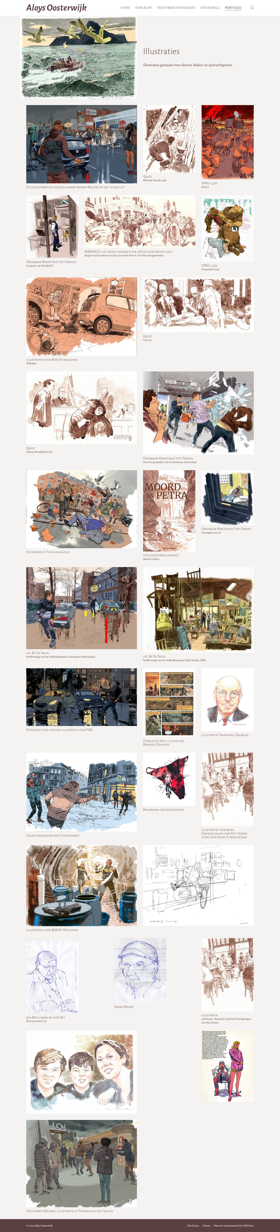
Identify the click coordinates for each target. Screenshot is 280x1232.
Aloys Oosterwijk (56, 7)
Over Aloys (143, 8)
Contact (206, 1225)
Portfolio (233, 8)
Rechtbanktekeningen (176, 8)
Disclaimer (193, 1225)
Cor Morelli (210, 8)
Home (125, 8)
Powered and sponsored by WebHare (234, 1225)
